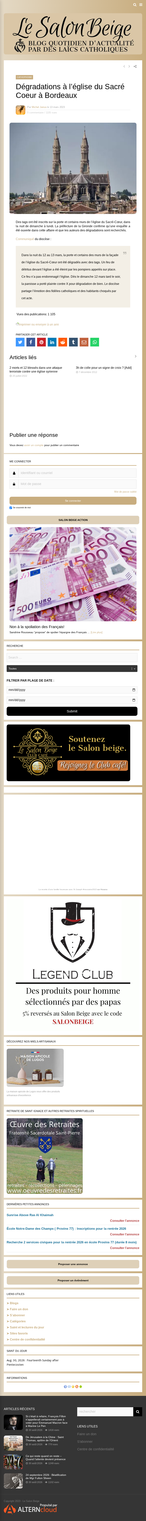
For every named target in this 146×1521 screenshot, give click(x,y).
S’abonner (17, 1315)
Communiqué (25, 239)
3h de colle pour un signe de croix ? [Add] (104, 367)
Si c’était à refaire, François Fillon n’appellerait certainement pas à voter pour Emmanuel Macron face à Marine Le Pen (46, 1421)
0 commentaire (35, 112)
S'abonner (85, 1442)
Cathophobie (24, 77)
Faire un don (19, 1309)
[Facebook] (30, 342)
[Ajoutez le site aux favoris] (73, 1387)
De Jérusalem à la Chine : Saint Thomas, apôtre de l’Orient (45, 1439)
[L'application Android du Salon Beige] (80, 1387)
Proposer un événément (73, 1280)
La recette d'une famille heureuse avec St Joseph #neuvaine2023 (68, 889)
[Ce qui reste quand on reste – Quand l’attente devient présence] (13, 1468)
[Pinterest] (41, 342)
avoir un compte (34, 445)
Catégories (18, 1321)
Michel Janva (39, 107)
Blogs (14, 1303)
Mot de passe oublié (125, 491)
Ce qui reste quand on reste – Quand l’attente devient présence (46, 1457)
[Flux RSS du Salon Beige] (76, 1387)
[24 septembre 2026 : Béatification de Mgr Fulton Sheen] (13, 1487)
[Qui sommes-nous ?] (65, 1387)
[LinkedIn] (52, 342)
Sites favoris (19, 1333)
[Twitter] (20, 342)
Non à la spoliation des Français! (37, 627)
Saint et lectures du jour (27, 1327)
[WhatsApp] (94, 342)
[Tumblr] (73, 342)
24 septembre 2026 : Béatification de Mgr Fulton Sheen (46, 1476)
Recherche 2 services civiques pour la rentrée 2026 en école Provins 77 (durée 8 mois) (72, 1242)
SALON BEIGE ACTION (73, 519)
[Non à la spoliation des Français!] (73, 620)
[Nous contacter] (69, 1387)
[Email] (84, 342)
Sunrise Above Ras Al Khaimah (30, 1215)
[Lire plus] (96, 632)
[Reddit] (62, 342)
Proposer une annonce (73, 1264)
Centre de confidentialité (27, 1339)
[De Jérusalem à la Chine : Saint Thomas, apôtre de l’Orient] (13, 1449)
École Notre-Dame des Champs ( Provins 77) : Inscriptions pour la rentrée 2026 (66, 1228)
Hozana (104, 889)
